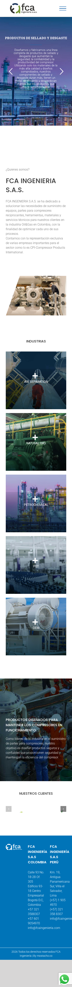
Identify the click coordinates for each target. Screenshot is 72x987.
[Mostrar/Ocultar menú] (63, 8)
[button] (9, 809)
